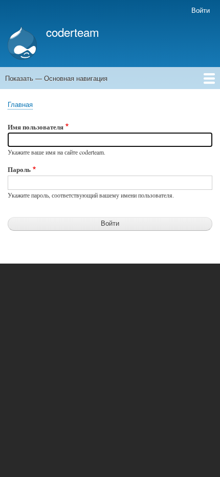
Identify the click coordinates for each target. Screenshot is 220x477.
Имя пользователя (35, 127)
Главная (20, 104)
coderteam (72, 32)
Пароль (19, 169)
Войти (200, 10)
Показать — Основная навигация (56, 78)
